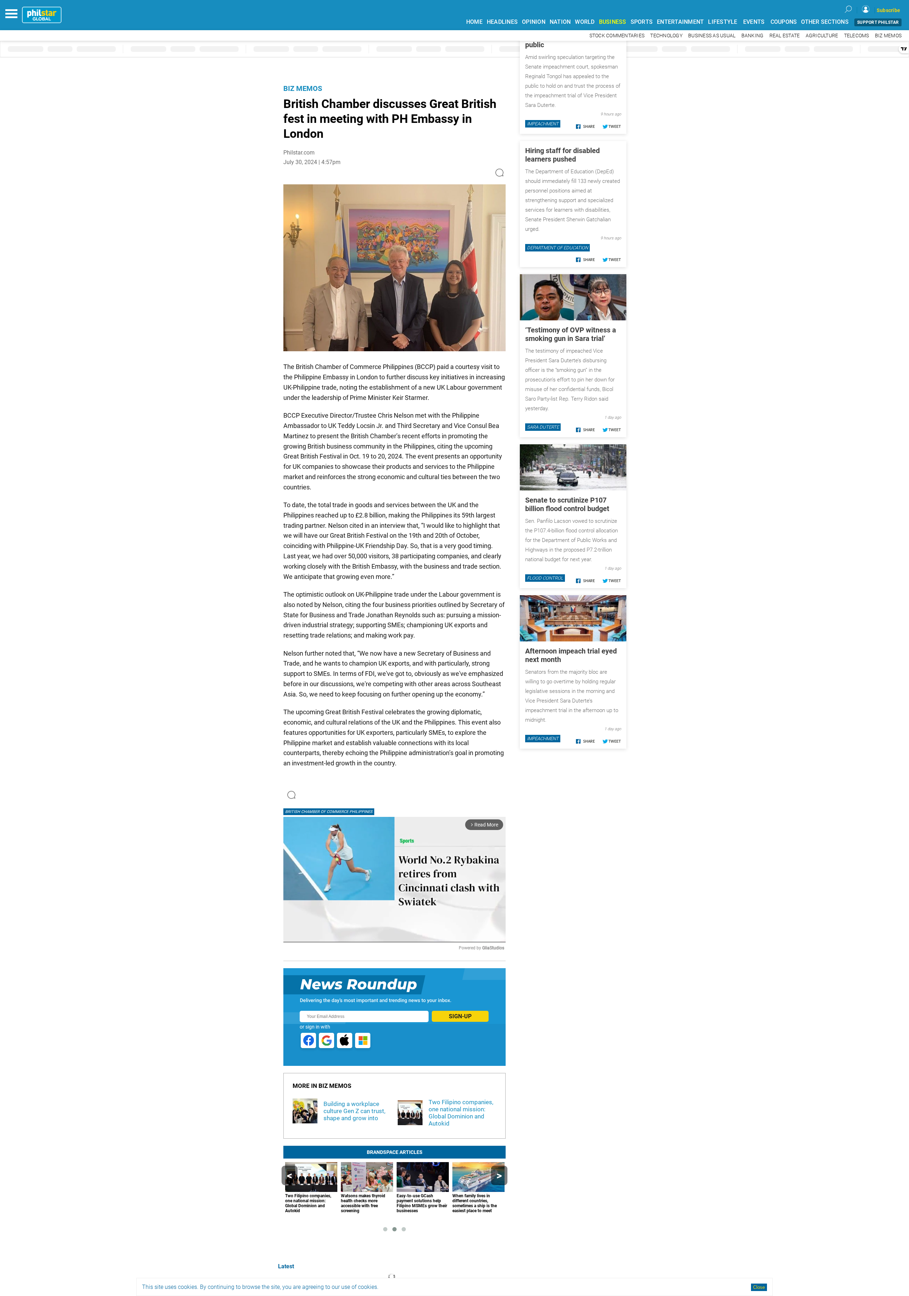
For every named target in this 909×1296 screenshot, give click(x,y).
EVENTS (754, 21)
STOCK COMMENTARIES (617, 36)
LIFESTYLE (722, 21)
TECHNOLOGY (666, 36)
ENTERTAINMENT (680, 21)
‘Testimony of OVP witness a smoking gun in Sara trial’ (570, 334)
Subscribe (888, 10)
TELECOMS (856, 36)
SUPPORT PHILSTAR (878, 22)
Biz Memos (302, 88)
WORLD (584, 21)
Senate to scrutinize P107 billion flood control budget (567, 504)
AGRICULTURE (822, 36)
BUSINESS (612, 21)
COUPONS (784, 21)
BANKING (752, 36)
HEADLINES (502, 21)
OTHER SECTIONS (825, 21)
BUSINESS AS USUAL (711, 36)
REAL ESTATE (784, 36)
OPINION (533, 21)
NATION (560, 21)
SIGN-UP (460, 1016)
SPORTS (642, 21)
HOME (474, 21)
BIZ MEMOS (888, 36)
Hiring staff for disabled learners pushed (562, 154)
